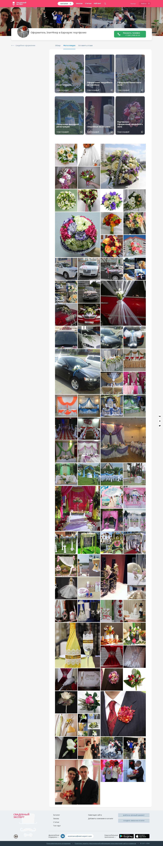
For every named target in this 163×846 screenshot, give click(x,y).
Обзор (57, 45)
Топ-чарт (57, 826)
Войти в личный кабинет (134, 815)
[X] (159, 425)
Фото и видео (69, 45)
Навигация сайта (95, 815)
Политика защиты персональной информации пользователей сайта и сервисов (105, 843)
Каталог (56, 815)
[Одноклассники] (159, 421)
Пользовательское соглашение (58, 843)
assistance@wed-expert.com (80, 836)
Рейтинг (97, 3)
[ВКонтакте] (159, 416)
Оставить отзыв (85, 45)
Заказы (79, 3)
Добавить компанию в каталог (100, 818)
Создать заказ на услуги (133, 821)
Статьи (88, 3)
